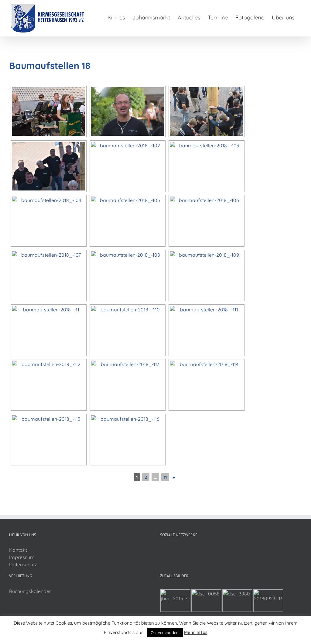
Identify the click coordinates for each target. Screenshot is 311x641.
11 (165, 477)
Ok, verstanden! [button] (165, 632)
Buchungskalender (30, 591)
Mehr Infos (195, 632)
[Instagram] (170, 550)
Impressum (22, 557)
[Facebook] (162, 550)
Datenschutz (23, 564)
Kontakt (18, 550)
